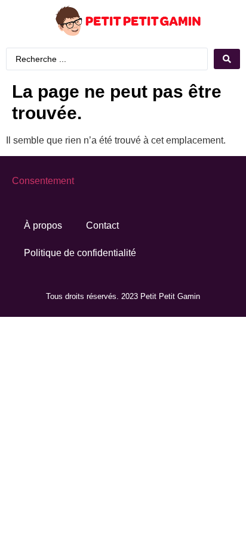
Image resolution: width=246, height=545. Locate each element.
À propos (43, 225)
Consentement (43, 181)
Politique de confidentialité (80, 253)
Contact (102, 225)
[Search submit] (227, 59)
